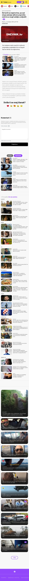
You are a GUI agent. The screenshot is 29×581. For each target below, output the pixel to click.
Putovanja (24, 6)
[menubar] (26, 2)
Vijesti (12, 6)
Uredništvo (3, 577)
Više (14, 557)
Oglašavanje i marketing (13, 577)
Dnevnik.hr (5, 6)
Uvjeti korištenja (25, 577)
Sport (18, 6)
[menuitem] (26, 2)
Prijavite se (14, 144)
